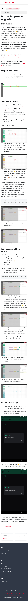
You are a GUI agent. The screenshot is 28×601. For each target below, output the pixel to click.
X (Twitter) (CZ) (5, 571)
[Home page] (2, 9)
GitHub (3, 581)
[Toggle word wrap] (22, 201)
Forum (3, 564)
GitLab (3, 584)
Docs (15, 593)
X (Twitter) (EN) (5, 569)
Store (2, 553)
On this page (5, 12)
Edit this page (7, 527)
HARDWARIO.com (8, 593)
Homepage (4, 551)
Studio (11, 595)
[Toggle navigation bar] (2, 2)
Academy (16, 595)
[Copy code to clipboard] (25, 201)
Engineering (21, 593)
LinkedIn (3, 566)
